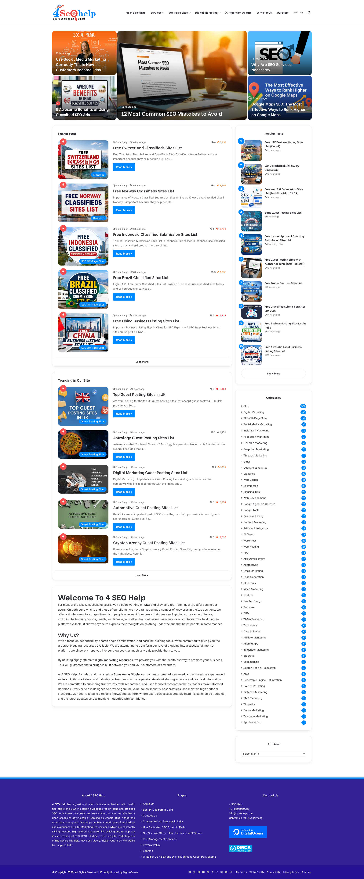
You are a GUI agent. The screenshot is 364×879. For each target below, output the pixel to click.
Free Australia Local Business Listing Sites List (283, 349)
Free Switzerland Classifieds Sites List (147, 147)
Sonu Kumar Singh (126, 674)
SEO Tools (249, 582)
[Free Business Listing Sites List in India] (251, 331)
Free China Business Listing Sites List (146, 320)
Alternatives (250, 564)
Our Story (283, 12)
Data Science (251, 631)
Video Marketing (253, 589)
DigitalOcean (130, 872)
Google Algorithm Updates (259, 504)
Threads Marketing (255, 455)
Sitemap (148, 850)
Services (156, 12)
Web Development (254, 497)
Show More (273, 373)
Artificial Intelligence (255, 528)
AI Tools (248, 534)
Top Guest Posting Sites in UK (139, 394)
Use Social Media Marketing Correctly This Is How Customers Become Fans (81, 64)
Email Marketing (253, 570)
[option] (182, 75)
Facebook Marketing (256, 436)
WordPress (250, 540)
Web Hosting (251, 546)
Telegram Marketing (255, 716)
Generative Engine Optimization (262, 679)
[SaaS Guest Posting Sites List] (251, 221)
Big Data (248, 655)
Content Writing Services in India (163, 821)
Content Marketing (254, 522)
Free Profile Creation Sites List (283, 283)
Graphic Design (252, 601)
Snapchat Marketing (256, 449)
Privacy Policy (151, 844)
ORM (246, 613)
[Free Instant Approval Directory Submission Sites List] (251, 244)
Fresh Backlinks (135, 12)
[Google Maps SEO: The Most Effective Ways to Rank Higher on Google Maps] (280, 98)
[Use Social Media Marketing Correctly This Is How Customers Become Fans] (84, 53)
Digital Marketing (206, 12)
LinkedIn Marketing (255, 443)
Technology (250, 625)
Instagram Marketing (256, 430)
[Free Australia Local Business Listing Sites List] (251, 355)
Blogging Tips (251, 491)
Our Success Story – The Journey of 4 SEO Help (172, 833)
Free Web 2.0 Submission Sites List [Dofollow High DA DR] (284, 191)
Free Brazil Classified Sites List (141, 277)
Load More (142, 361)
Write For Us (256, 872)
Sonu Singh (122, 142)
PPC (246, 552)
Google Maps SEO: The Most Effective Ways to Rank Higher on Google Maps (278, 109)
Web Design (250, 479)
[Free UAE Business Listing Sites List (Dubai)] (251, 150)
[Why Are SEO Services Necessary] (280, 53)
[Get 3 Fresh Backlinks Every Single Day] (251, 174)
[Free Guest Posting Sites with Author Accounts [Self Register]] (251, 268)
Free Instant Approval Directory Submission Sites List (284, 238)
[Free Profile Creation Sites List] (251, 291)
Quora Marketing (253, 710)
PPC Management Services (160, 839)
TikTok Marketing (253, 619)
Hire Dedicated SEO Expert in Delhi (164, 827)
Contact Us (150, 815)
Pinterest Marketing (255, 692)
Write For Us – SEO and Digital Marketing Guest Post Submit (179, 856)
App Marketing (252, 722)
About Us (148, 803)
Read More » (124, 167)
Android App (250, 643)
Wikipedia (249, 704)
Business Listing (253, 516)
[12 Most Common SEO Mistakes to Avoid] (182, 75)
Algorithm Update (240, 12)
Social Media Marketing (257, 424)
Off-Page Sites (178, 12)
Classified (249, 473)
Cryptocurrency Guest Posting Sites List (149, 542)
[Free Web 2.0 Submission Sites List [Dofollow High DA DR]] (251, 197)
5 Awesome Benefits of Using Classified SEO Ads (82, 111)
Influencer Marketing (256, 649)
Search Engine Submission (259, 667)
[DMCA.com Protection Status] (240, 851)
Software (249, 607)
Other (246, 461)
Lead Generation (253, 576)
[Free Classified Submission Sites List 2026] (251, 312)
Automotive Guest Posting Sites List (145, 507)
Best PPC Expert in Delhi (158, 809)
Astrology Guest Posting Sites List (143, 437)
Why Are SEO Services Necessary (271, 66)
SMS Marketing (252, 698)
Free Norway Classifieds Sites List (143, 190)
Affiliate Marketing (254, 637)
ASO (246, 673)
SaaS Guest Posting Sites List (283, 212)
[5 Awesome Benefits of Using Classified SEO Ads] (84, 98)
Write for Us (264, 12)
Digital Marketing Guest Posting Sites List (150, 472)
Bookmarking (251, 661)
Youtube (248, 595)
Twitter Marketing (254, 686)
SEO (147, 604)
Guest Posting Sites (255, 467)
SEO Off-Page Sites (255, 418)
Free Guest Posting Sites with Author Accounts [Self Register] (284, 261)
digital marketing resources (114, 660)
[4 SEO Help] (74, 12)
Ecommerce (250, 485)
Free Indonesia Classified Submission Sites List (155, 234)
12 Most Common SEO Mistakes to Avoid (171, 113)
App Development (254, 558)
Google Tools (251, 510)
